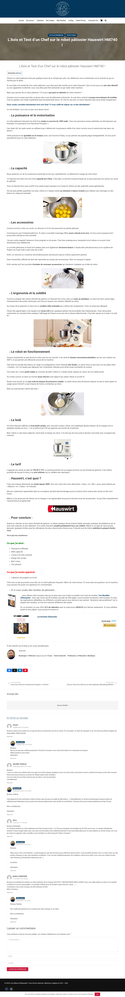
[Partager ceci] (9, 670)
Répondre (10, 736)
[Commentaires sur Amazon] (21, 637)
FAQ (66, 983)
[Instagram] (11, 989)
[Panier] (101, 20)
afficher (18, 73)
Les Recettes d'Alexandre (47, 617)
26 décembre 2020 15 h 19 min (22, 766)
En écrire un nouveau (17, 718)
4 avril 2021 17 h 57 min (23, 844)
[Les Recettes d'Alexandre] (21, 625)
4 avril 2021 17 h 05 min (20, 822)
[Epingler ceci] (25, 670)
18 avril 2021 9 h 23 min (23, 900)
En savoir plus (110, 625)
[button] (106, 20)
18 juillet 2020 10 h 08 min (20, 727)
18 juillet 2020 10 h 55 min (24, 744)
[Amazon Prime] (113, 621)
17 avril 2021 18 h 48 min (20, 878)
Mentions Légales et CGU (53, 983)
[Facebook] (6, 989)
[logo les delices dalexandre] (62, 8)
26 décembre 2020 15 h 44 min (22, 791)
